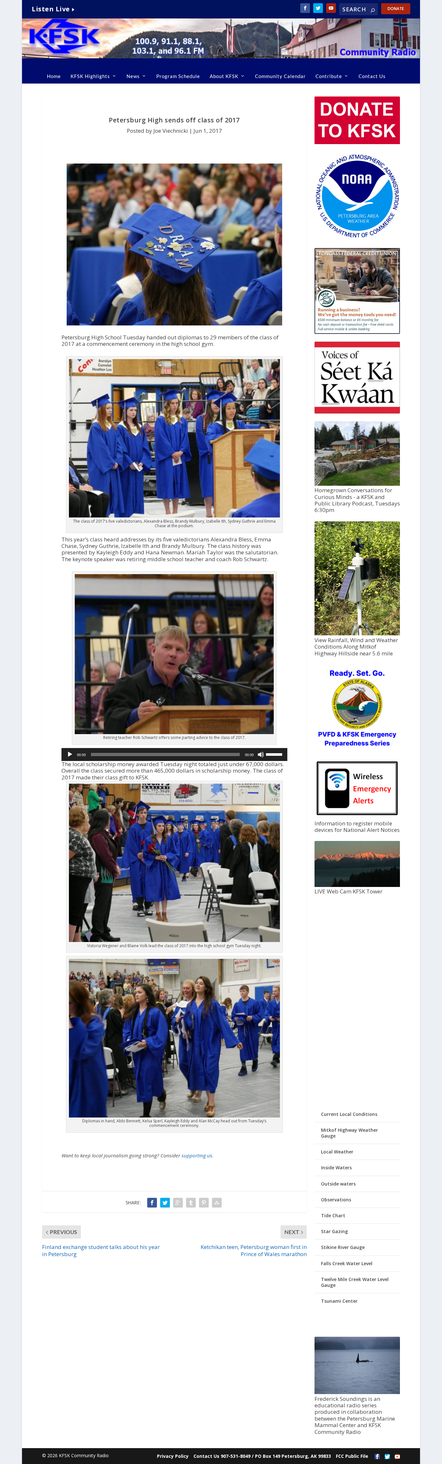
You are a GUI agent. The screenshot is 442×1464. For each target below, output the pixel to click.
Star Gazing (334, 1231)
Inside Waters (336, 1167)
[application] (174, 754)
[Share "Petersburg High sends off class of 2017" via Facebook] (152, 1202)
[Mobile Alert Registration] (357, 817)
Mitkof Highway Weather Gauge (349, 1133)
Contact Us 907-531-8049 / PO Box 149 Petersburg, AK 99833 (262, 1456)
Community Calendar (280, 76)
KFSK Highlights (90, 76)
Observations (336, 1200)
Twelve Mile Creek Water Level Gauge (355, 1282)
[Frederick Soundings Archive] (357, 1392)
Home (54, 76)
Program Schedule (178, 76)
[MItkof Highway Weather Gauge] (357, 633)
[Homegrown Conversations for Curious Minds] (357, 484)
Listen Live (51, 9)
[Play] (70, 754)
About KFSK (224, 76)
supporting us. (198, 1155)
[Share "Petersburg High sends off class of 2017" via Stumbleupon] (216, 1202)
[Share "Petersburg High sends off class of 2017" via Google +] (177, 1202)
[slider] (275, 754)
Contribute (328, 76)
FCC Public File (352, 1456)
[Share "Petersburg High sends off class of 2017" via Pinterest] (203, 1202)
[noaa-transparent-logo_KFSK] (357, 237)
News (133, 76)
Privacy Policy (173, 1456)
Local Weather (337, 1152)
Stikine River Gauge (343, 1247)
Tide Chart (333, 1215)
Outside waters (338, 1184)
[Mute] (261, 754)
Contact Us (372, 76)
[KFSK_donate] (357, 142)
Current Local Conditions (349, 1114)
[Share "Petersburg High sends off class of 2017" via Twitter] (165, 1202)
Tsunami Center (339, 1301)
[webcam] (357, 885)
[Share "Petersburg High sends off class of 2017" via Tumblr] (190, 1202)
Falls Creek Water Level (346, 1263)
